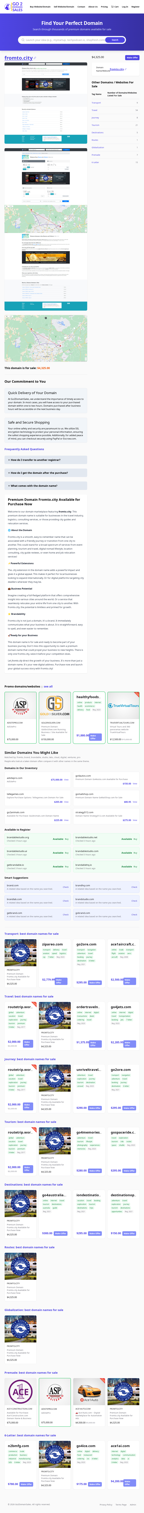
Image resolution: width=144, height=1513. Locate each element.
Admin (133, 1504)
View (66, 779)
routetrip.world (21, 1006)
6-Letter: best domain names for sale (30, 1435)
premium (21, 1023)
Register (135, 6)
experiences (95, 1145)
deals (92, 1016)
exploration (13, 1020)
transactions (82, 1016)
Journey (95, 117)
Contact (81, 6)
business (23, 1455)
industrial (12, 1458)
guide (55, 1208)
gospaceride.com (125, 1132)
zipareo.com (52, 944)
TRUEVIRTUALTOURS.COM (122, 722)
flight (114, 953)
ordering (80, 1020)
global (11, 1012)
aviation (46, 953)
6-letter (92, 961)
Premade (96, 155)
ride (122, 1141)
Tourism (95, 125)
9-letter (11, 1027)
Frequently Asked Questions (24, 449)
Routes (95, 140)
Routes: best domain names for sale (29, 1247)
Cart (116, 6)
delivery (80, 710)
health (79, 706)
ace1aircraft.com (125, 944)
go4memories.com (92, 1132)
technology (116, 1455)
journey (89, 957)
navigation (91, 950)
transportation (124, 1016)
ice (88, 1458)
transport (46, 950)
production (13, 1455)
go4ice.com (85, 1445)
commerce (13, 1451)
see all (48, 686)
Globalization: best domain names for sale (33, 1310)
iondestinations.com (93, 1195)
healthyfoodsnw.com (94, 697)
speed (54, 953)
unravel (80, 1086)
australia (46, 1208)
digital (96, 1012)
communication (129, 1455)
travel (64, 950)
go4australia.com (57, 1195)
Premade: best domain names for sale (31, 1373)
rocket (128, 1141)
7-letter (51, 957)
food (88, 710)
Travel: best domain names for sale (28, 996)
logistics (63, 953)
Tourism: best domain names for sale (30, 1122)
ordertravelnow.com (93, 1006)
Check (65, 887)
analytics (115, 1458)
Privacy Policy (106, 1504)
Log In (125, 6)
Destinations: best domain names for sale (33, 1184)
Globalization (98, 147)
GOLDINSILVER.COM (50, 722)
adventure (81, 953)
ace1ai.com (120, 1445)
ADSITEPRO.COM (15, 722)
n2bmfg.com (18, 1445)
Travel (94, 110)
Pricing (104, 6)
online (79, 702)
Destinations (98, 132)
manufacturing (24, 1458)
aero (129, 953)
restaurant (88, 1455)
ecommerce (89, 706)
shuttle (121, 1145)
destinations (56, 1204)
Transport (96, 102)
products (88, 702)
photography (82, 1145)
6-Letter (95, 162)
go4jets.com (121, 1006)
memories (81, 1149)
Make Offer (132, 57)
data (123, 1458)
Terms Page (121, 1504)
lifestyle (89, 1141)
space (114, 1145)
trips (91, 1208)
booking (80, 957)
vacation (12, 1016)
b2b (10, 1462)
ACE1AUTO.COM (83, 1408)
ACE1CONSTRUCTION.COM (19, 1408)
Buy (66, 839)
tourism (12, 1023)
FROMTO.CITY (13, 970)
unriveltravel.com (91, 1069)
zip (44, 957)
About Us (93, 6)
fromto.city (18, 58)
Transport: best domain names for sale (31, 934)
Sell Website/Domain (64, 6)
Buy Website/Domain (40, 6)
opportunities (117, 1211)
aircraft (114, 957)
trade (121, 950)
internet (98, 702)
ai (128, 1458)
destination (81, 961)
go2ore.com (86, 944)
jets (122, 1020)
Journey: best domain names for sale (30, 1059)
